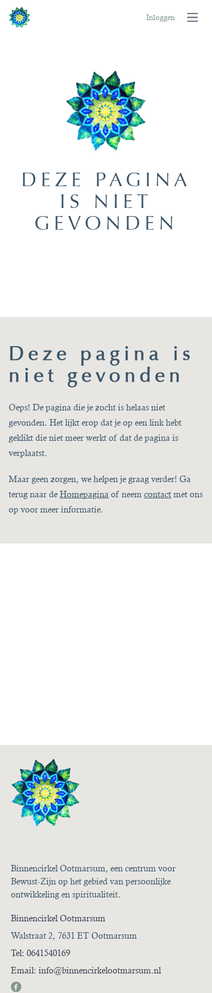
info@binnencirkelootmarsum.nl (100, 970)
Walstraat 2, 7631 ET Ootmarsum (74, 936)
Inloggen (160, 17)
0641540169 (48, 953)
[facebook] (15, 986)
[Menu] (192, 17)
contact (157, 494)
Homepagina (84, 494)
